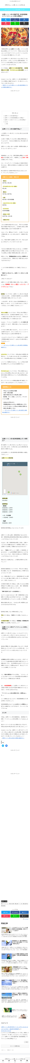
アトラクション (5, 903)
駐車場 (4, 905)
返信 (27, 1042)
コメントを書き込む (15, 1046)
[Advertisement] (15, 100)
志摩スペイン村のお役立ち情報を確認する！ (13, 738)
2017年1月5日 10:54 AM (6, 1030)
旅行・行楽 (5, 901)
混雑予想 (26, 903)
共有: (7, 123)
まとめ (6, 121)
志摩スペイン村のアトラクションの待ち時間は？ (15, 119)
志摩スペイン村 (19, 903)
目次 (13, 113)
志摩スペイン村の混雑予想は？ (11, 115)
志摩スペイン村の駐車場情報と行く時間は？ (14, 117)
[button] (24, 23)
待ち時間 (12, 903)
